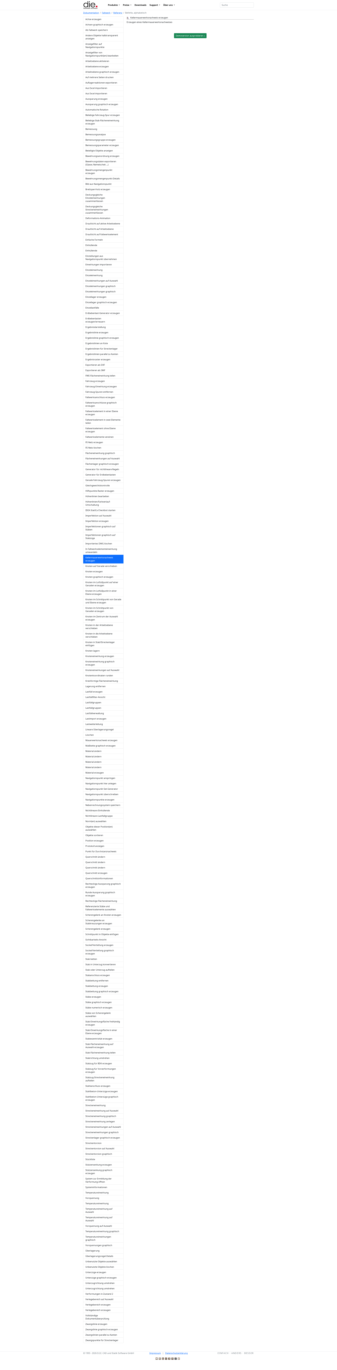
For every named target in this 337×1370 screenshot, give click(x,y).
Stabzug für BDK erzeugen (98, 1063)
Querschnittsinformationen (99, 878)
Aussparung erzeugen (96, 98)
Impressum (155, 1353)
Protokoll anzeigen (94, 846)
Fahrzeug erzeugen (95, 381)
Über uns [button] (168, 5)
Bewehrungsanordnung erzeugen (102, 156)
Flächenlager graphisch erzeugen (102, 463)
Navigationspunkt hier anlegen (100, 783)
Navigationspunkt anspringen (100, 778)
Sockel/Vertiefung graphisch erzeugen (99, 952)
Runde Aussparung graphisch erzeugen (100, 894)
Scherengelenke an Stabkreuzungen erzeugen (98, 922)
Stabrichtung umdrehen (97, 1058)
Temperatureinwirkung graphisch (102, 1231)
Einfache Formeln (94, 239)
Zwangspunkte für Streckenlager (101, 1340)
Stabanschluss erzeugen (97, 975)
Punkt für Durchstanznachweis (100, 851)
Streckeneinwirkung (95, 1105)
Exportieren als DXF (95, 364)
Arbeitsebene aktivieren (97, 61)
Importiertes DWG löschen (98, 543)
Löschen (89, 734)
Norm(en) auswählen (95, 821)
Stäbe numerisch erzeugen (98, 1007)
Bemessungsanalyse (95, 134)
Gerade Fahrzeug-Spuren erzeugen (103, 480)
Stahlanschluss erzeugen (97, 1086)
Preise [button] (126, 5)
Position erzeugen (94, 840)
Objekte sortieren (94, 835)
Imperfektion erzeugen (97, 521)
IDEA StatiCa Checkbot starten (100, 510)
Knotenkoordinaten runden (99, 675)
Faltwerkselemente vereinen (99, 436)
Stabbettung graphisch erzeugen (101, 991)
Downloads (140, 5)
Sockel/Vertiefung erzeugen (99, 945)
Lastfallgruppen (93, 702)
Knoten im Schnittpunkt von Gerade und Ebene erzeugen (103, 601)
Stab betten (91, 959)
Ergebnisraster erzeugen (97, 359)
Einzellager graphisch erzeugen (101, 302)
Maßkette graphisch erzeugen (100, 745)
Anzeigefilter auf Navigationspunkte (94, 46)
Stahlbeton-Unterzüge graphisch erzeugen (101, 1098)
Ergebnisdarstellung (95, 327)
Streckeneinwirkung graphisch (100, 1116)
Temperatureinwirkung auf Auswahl (98, 1210)
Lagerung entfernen (95, 686)
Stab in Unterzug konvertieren (100, 964)
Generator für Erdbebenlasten (100, 474)
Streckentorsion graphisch (98, 1153)
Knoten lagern (92, 650)
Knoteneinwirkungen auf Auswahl (102, 670)
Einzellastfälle (92, 307)
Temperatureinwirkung (97, 1192)
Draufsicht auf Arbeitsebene (99, 229)
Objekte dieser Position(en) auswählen (99, 828)
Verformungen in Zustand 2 (99, 1293)
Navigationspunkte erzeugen (99, 799)
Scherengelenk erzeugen (97, 928)
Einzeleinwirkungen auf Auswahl (101, 280)
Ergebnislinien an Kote (96, 343)
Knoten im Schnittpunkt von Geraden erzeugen (99, 610)
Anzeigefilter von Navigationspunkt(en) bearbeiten (101, 54)
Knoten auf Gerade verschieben (101, 566)
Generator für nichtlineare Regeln (102, 469)
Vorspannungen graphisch (98, 1245)
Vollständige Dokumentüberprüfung (97, 1317)
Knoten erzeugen (94, 571)
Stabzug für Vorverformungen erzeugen (100, 1070)
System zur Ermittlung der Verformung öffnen (98, 1180)
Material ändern (93, 751)
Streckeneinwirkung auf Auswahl (101, 1110)
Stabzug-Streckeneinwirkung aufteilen (99, 1079)
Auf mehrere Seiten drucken (99, 77)
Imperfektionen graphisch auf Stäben (100, 528)
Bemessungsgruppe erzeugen (100, 139)
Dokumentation (91, 12)
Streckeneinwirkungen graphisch (102, 1132)
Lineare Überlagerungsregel (99, 729)
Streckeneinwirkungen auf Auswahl (103, 1126)
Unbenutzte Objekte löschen (99, 1266)
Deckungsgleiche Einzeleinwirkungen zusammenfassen (95, 198)
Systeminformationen (96, 1187)
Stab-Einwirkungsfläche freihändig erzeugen (102, 1023)
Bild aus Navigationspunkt (98, 184)
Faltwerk (106, 12)
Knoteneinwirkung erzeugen (99, 656)
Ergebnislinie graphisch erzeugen (102, 337)
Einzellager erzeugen (95, 296)
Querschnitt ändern (95, 856)
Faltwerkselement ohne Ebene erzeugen (100, 430)
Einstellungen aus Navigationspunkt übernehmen (101, 258)
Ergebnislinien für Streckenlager (101, 348)
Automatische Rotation (96, 109)
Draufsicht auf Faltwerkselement (101, 234)
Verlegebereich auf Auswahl (99, 1299)
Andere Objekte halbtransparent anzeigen (101, 37)
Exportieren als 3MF (95, 370)
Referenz (117, 12)
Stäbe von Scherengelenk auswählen (98, 1015)
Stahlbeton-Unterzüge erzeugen (101, 1091)
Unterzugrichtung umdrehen (100, 1283)
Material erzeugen (94, 772)
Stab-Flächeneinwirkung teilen (100, 1052)
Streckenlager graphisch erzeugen (102, 1137)
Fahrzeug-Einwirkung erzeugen (101, 386)
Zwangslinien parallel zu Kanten (101, 1334)
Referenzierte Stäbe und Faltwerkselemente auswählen (100, 908)
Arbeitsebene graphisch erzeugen (102, 71)
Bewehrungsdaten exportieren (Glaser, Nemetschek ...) (100, 163)
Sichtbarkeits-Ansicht (95, 939)
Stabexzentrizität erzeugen (98, 1038)
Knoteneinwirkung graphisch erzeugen (100, 663)
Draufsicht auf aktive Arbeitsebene (102, 223)
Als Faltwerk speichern (96, 30)
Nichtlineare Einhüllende (97, 810)
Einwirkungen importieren (98, 264)
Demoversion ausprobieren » (190, 35)
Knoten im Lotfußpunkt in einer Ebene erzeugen (101, 592)
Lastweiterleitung (94, 724)
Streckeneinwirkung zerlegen (100, 1121)
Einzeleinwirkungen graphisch (100, 286)
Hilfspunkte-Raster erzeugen (99, 490)
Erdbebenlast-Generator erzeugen (102, 313)
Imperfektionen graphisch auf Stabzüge (100, 537)
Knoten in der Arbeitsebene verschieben (99, 627)
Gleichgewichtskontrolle (97, 485)
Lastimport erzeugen (95, 718)
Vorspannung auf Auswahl (98, 1225)
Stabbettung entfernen (96, 980)
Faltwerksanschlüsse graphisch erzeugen (101, 404)
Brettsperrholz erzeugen (97, 189)
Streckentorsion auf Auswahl (99, 1148)
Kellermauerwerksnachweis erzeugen (99, 559)
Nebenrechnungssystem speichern (102, 805)
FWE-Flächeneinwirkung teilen (100, 375)
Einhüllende (91, 245)
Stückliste (90, 1159)
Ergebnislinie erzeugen (96, 332)
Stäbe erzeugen (93, 996)
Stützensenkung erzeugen (98, 1164)
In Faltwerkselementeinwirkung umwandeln (101, 551)
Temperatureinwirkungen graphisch (98, 1238)
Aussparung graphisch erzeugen (101, 104)
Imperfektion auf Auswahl (98, 515)
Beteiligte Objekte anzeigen (99, 150)
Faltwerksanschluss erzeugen (100, 397)
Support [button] (154, 5)
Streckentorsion (93, 1143)
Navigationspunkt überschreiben (101, 794)
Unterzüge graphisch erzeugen (101, 1277)
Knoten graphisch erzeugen (99, 576)
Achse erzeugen (93, 19)
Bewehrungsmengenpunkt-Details (102, 178)
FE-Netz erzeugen (94, 442)
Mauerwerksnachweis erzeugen (101, 740)
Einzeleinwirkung (94, 269)
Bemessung (91, 129)
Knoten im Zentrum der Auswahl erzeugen (101, 618)
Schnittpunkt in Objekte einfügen (102, 934)
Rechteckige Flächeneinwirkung (101, 901)
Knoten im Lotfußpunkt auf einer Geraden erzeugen (101, 584)
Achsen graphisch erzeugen (99, 24)
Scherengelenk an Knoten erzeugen (103, 914)
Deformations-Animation (97, 218)
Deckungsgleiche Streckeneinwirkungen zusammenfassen (96, 209)
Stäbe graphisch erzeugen (98, 1002)
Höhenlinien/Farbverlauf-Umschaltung (97, 503)
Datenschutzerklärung (176, 1353)
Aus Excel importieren (96, 88)
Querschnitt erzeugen (96, 873)
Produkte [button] (113, 5)
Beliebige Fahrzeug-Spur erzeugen (102, 115)
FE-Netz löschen (93, 447)
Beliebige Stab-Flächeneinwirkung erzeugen (102, 122)
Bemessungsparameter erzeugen (102, 145)
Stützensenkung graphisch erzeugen (98, 1172)
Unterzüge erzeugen (95, 1272)
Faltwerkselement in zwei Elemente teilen (102, 421)
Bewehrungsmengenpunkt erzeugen (98, 172)
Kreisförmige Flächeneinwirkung (101, 680)
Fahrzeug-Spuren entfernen (99, 391)
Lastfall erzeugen (94, 691)
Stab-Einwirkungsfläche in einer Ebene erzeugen (101, 1032)
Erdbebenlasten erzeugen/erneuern (95, 320)
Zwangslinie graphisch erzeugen (101, 1329)
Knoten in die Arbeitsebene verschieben (98, 635)
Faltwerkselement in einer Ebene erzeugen (101, 413)
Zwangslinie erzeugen (96, 1324)
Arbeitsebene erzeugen (97, 66)
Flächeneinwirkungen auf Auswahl (102, 458)
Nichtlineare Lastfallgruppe (99, 815)
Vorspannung (92, 1198)
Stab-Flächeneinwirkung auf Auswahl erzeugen (99, 1046)
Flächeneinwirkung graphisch (100, 453)
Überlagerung (92, 1250)
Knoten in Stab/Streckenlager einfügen (100, 644)
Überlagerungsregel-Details (99, 1256)
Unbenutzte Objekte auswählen (101, 1261)
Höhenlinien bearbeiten (97, 496)
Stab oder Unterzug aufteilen (100, 969)
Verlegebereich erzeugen (98, 1304)
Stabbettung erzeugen (96, 986)
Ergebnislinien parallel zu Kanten (101, 354)
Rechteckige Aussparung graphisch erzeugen (103, 885)
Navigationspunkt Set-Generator (101, 788)
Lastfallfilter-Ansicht (95, 697)
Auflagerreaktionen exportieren (101, 82)
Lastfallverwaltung (94, 713)
